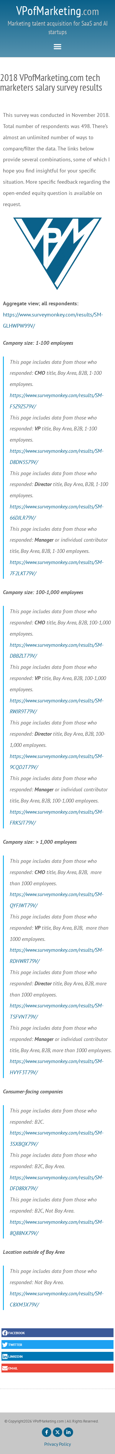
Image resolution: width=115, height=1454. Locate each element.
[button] (57, 46)
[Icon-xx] (57, 1432)
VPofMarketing (57, 10)
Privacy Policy (57, 1444)
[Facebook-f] (46, 1432)
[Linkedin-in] (68, 1432)
